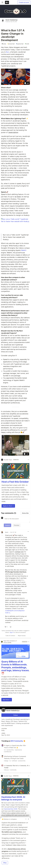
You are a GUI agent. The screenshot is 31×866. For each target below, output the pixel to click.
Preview (16, 525)
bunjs (4, 44)
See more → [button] (7, 700)
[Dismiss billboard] (28, 819)
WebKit (23, 250)
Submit (7, 525)
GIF (28, 83)
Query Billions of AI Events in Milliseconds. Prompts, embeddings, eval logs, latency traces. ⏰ (15, 667)
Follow (15, 715)
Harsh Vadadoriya (11, 20)
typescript (20, 44)
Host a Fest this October (15, 481)
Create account (24, 2)
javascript (11, 44)
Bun (7, 52)
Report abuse (21, 635)
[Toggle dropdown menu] (28, 459)
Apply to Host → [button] (8, 506)
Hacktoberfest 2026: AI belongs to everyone (13, 798)
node (27, 44)
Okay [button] (5, 863)
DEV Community (17, 741)
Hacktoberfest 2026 (10, 809)
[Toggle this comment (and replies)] (2, 535)
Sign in (12, 632)
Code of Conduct (10, 635)
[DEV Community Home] (7, 2)
